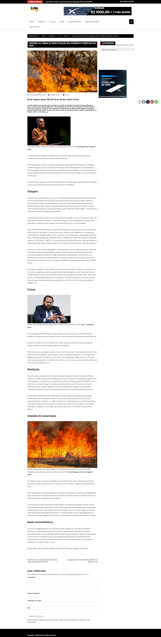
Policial (52, 22)
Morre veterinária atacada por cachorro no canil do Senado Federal (67, 2)
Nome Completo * (33, 593)
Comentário (31, 577)
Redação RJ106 (55, 95)
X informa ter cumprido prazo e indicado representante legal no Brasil (42, 561)
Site (28, 608)
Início (31, 22)
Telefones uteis (74, 22)
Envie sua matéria (92, 22)
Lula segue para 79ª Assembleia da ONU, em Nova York (81, 561)
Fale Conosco (34, 27)
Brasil (67, 95)
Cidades (41, 22)
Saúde (62, 22)
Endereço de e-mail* (34, 601)
